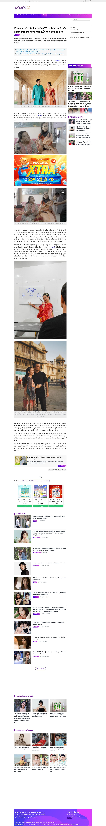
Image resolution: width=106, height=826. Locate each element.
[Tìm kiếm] (89, 19)
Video (86, 15)
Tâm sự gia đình (36, 552)
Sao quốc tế (35, 565)
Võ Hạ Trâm (56, 60)
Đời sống (33, 15)
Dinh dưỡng (68, 15)
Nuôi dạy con (77, 15)
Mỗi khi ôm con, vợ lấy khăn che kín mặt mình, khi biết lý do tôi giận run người (49, 578)
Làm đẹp (50, 15)
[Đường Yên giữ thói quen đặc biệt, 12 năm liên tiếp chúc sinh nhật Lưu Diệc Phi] (22, 627)
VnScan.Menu (72, 27)
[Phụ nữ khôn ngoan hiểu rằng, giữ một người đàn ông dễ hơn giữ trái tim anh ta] (74, 112)
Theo (56, 469)
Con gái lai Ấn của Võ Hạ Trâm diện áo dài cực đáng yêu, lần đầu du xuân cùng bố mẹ (40, 54)
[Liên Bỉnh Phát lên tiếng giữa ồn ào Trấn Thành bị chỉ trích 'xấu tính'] (58, 760)
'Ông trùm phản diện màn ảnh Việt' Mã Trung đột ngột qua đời (22, 748)
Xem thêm (62, 465)
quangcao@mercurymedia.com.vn (78, 816)
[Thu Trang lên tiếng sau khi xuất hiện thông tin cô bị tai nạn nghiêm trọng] (22, 760)
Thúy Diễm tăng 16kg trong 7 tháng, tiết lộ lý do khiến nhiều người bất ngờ (39, 749)
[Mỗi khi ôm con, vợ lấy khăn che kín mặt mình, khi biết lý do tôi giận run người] (22, 583)
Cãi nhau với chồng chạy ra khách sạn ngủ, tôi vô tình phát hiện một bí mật (49, 638)
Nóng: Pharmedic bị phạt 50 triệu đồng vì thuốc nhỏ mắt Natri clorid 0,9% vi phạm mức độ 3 (58, 716)
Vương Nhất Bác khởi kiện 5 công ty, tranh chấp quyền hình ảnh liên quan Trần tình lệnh (49, 652)
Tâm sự (34, 520)
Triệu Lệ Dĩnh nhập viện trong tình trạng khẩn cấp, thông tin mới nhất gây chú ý (39, 715)
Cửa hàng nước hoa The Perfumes (77, 32)
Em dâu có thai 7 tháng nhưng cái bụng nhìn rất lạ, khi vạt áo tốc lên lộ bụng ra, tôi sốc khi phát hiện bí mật (49, 549)
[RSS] (88, 1)
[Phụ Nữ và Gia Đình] (23, 7)
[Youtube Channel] (86, 1)
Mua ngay (25, 506)
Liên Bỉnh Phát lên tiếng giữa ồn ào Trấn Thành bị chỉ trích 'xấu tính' (58, 769)
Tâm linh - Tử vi (36, 537)
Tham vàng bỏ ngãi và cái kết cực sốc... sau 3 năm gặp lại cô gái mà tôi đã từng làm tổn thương (48, 517)
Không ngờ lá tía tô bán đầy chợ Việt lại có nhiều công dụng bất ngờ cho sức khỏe (85, 104)
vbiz (48, 481)
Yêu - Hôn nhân (24, 15)
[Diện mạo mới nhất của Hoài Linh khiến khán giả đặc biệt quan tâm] (58, 739)
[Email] (91, 1)
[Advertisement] (60, 7)
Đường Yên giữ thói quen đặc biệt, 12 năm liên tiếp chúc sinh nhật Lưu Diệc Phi (48, 623)
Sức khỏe (59, 15)
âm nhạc (39, 115)
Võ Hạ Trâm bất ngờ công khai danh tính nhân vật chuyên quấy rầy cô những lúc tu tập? (45, 458)
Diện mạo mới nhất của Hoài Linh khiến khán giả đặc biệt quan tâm (57, 749)
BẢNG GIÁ (70, 818)
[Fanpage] (81, 1)
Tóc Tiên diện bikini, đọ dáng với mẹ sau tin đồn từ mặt (40, 768)
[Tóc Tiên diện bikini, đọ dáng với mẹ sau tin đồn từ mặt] (40, 760)
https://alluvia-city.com (74, 34)
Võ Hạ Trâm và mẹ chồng (37, 481)
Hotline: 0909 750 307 (35, 1)
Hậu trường (17, 35)
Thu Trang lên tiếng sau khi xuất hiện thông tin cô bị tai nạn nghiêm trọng (22, 769)
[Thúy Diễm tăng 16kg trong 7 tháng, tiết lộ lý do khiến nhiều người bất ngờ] (40, 739)
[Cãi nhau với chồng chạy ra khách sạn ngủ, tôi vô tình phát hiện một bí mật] (22, 642)
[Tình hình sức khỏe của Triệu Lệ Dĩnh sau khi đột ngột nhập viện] (22, 568)
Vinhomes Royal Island (74, 29)
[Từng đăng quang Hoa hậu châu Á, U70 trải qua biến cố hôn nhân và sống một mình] (86, 112)
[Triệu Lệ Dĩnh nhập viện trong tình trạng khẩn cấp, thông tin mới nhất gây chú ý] (40, 705)
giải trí (53, 247)
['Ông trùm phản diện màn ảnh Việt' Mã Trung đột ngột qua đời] (22, 739)
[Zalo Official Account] (84, 0)
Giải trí (42, 15)
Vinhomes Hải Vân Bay (82, 37)
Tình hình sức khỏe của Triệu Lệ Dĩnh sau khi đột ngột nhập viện (49, 563)
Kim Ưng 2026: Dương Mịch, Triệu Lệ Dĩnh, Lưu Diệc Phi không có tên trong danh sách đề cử (49, 593)
